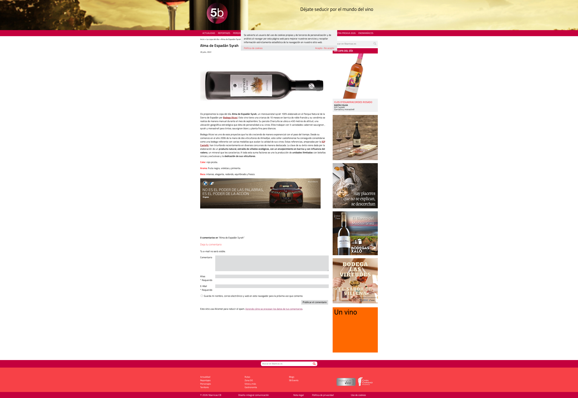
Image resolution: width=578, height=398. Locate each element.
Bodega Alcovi (230, 117)
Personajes (239, 33)
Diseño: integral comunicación (253, 395)
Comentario (206, 257)
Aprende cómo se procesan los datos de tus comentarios (273, 309)
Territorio (204, 387)
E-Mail (203, 286)
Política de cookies (253, 48)
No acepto (329, 48)
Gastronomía (251, 387)
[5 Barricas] (217, 13)
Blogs (291, 377)
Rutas (247, 377)
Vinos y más (250, 383)
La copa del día (213, 39)
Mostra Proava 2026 (344, 33)
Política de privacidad (323, 395)
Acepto (318, 48)
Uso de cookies (358, 395)
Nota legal (298, 395)
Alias (202, 276)
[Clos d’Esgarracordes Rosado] (355, 76)
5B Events (293, 380)
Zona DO (249, 380)
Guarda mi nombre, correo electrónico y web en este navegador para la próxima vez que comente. (253, 296)
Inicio (202, 39)
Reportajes (224, 33)
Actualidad (208, 33)
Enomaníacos (365, 33)
